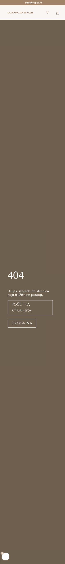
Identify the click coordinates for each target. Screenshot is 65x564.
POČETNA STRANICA (21, 307)
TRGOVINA (22, 323)
